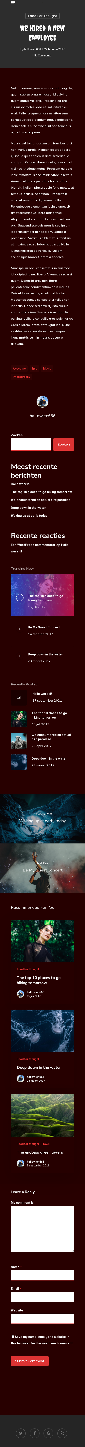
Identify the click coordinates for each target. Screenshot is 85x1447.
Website (17, 1310)
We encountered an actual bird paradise (40, 500)
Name (16, 1267)
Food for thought (42, 16)
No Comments (42, 55)
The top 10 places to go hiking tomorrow (41, 492)
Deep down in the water (28, 508)
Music (47, 368)
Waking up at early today (29, 516)
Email (16, 1289)
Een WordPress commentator (33, 545)
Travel (45, 1144)
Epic (34, 368)
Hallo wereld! (20, 484)
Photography (21, 376)
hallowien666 (32, 49)
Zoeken (17, 435)
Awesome (19, 368)
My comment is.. (23, 1203)
